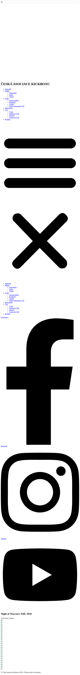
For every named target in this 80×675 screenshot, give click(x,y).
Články (11, 97)
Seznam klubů (14, 100)
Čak (6, 110)
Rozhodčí (12, 102)
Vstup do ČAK (14, 117)
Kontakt (7, 119)
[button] (40, 201)
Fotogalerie (13, 93)
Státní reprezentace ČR (16, 106)
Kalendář (8, 89)
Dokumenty (9, 108)
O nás (11, 112)
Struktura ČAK (14, 114)
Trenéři (11, 104)
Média (7, 91)
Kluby (7, 99)
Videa (11, 95)
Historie (11, 116)
